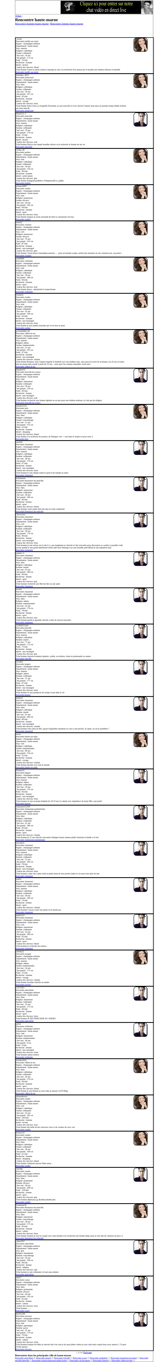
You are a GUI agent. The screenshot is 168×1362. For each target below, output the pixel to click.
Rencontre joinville (23, 659)
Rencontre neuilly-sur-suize (27, 72)
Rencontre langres (23, 695)
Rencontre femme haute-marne (66, 23)
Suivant (88, 1352)
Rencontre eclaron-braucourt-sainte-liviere (49, 1360)
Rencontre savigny (23, 985)
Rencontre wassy (23, 1311)
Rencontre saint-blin (24, 147)
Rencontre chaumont (24, 475)
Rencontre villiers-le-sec (26, 366)
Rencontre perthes (23, 183)
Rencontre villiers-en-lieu (122, 1360)
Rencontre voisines (23, 255)
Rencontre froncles (101, 1360)
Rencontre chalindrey (99, 1358)
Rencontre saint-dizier (25, 1021)
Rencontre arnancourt (24, 110)
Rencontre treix (22, 439)
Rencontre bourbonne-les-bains (124, 1358)
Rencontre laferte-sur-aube (27, 767)
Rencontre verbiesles (24, 292)
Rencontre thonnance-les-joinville (29, 511)
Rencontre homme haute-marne (32, 23)
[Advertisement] (78, 31)
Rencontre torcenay (24, 1349)
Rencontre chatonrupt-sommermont (30, 840)
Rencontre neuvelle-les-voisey (28, 403)
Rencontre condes (23, 219)
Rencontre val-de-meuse (80, 1360)
